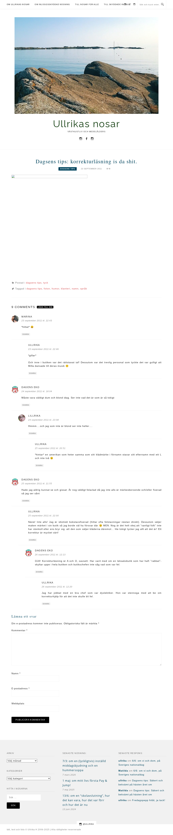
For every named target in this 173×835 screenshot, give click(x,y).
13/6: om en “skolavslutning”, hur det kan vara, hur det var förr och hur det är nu (86, 800)
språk (83, 288)
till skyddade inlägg (117, 4)
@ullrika (88, 824)
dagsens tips (67, 169)
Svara (25, 334)
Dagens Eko (30, 387)
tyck (45, 282)
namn (75, 288)
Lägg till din (45, 307)
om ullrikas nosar (18, 4)
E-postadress (20, 688)
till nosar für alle (87, 4)
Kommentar (19, 630)
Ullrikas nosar (86, 123)
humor (55, 288)
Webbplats (17, 703)
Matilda (123, 770)
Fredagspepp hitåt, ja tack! (148, 800)
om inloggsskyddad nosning (52, 4)
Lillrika (34, 415)
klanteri (65, 288)
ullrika (34, 345)
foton (47, 288)
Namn (15, 673)
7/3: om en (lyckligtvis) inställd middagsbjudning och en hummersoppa (84, 765)
